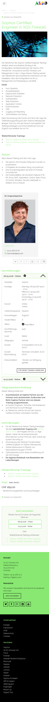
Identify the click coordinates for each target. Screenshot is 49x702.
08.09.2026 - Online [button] (12, 276)
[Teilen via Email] (44, 261)
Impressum (8, 628)
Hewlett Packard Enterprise (14, 659)
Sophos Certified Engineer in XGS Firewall (19, 13)
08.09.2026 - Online (25, 522)
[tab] (24, 275)
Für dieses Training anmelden (31, 370)
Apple (5, 673)
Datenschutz (8, 633)
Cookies (6, 636)
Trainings (12, 10)
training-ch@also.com (12, 577)
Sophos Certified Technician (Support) (23, 474)
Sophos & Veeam (10, 678)
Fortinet (6, 656)
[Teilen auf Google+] (26, 261)
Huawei (6, 675)
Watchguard (8, 684)
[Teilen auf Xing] (38, 261)
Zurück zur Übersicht (12, 17)
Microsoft (7, 661)
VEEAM (6, 667)
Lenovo (6, 670)
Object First (8, 692)
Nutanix (6, 664)
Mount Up (7, 689)
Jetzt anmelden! (12, 596)
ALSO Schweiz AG (11, 650)
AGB (5, 630)
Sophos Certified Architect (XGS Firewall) (22, 140)
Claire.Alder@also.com (15, 253)
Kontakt (6, 625)
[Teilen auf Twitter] (15, 261)
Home (4, 10)
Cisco (5, 653)
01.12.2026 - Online (25, 526)
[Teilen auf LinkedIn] (32, 261)
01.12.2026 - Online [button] (12, 379)
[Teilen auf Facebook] (21, 261)
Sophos (6, 647)
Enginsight (7, 687)
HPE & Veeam (9, 681)
